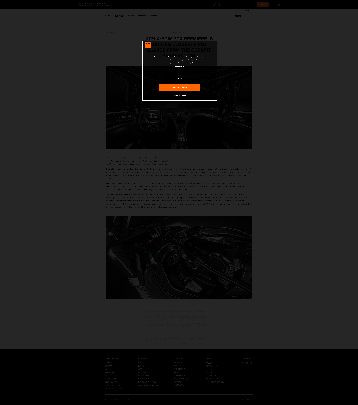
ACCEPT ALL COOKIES (179, 87)
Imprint (182, 66)
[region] (179, 71)
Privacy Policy (178, 66)
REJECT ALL (179, 78)
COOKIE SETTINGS (180, 95)
